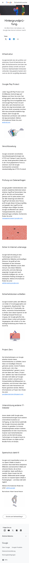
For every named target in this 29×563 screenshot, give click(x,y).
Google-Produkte (17, 547)
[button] (18, 39)
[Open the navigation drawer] (3, 2)
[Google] (5, 543)
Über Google (6, 547)
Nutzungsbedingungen (8, 555)
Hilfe (6, 560)
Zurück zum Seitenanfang (14, 516)
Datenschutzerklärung (8, 551)
